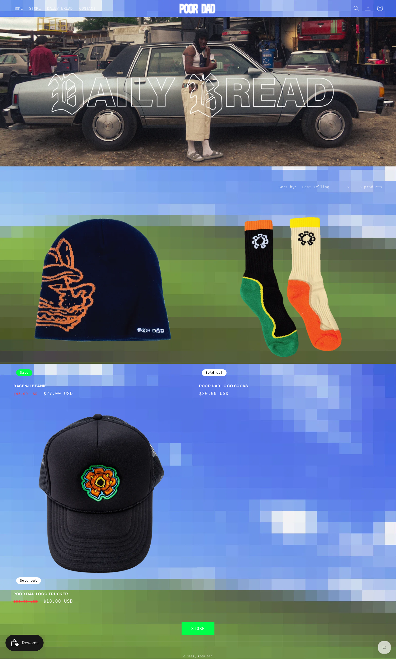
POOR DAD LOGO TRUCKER (40, 594)
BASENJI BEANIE (30, 386)
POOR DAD (205, 656)
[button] (356, 8)
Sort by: (288, 187)
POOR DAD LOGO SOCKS (223, 386)
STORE (198, 628)
